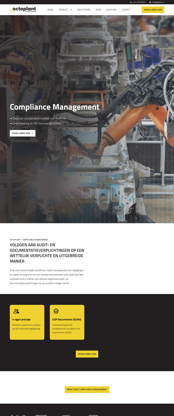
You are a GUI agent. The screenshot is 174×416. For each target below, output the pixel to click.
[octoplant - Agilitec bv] (23, 10)
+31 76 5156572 (139, 2)
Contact (126, 9)
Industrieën (83, 9)
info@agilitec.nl (158, 2)
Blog (98, 9)
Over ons (111, 9)
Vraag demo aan (153, 9)
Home (50, 9)
